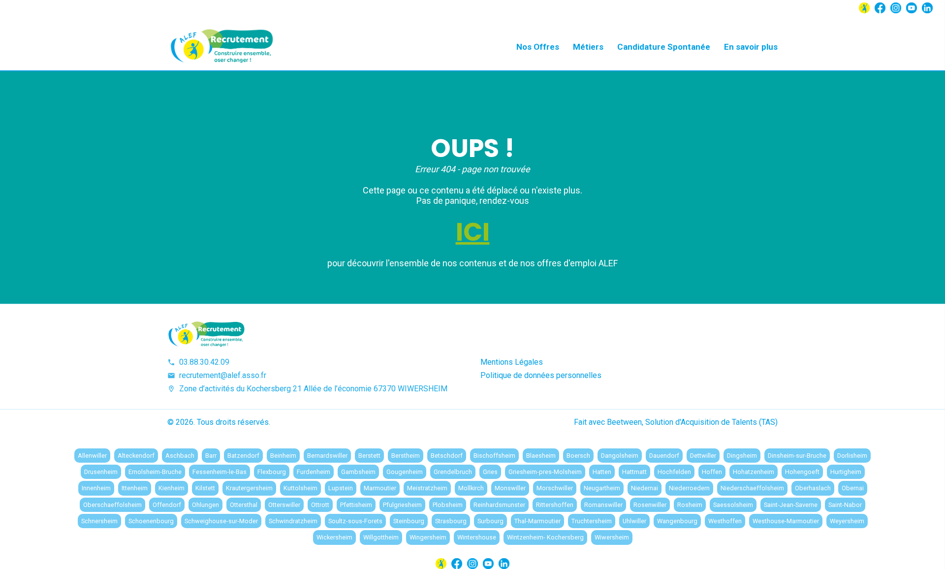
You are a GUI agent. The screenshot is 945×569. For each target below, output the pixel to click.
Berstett (369, 455)
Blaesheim (541, 455)
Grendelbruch (453, 471)
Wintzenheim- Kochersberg (545, 537)
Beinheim (283, 455)
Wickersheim (334, 537)
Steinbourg (408, 521)
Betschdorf (447, 455)
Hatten (602, 471)
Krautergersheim (249, 488)
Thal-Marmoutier (537, 521)
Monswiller (510, 488)
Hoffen (712, 471)
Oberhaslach (813, 488)
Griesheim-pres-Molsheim (545, 471)
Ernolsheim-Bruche (155, 471)
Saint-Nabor (845, 504)
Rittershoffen (554, 504)
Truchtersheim (591, 521)
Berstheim (405, 455)
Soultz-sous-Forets (355, 521)
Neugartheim (602, 488)
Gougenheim (404, 471)
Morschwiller (554, 488)
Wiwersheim (612, 537)
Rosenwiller (649, 504)
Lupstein (340, 488)
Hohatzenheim (753, 471)
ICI (473, 232)
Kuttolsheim (300, 488)
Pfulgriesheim (402, 504)
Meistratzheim (427, 488)
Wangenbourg (677, 521)
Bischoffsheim (494, 455)
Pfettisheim (356, 504)
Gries (490, 471)
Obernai (853, 488)
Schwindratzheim (293, 521)
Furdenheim (313, 471)
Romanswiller (603, 504)
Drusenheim (101, 471)
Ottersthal (243, 504)
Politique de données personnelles (540, 375)
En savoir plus (751, 47)
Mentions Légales (511, 362)
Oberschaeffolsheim (112, 504)
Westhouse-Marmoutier (786, 521)
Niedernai (644, 488)
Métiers (588, 47)
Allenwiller (92, 455)
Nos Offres (537, 47)
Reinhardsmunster (499, 504)
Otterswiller (284, 504)
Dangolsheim (619, 455)
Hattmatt (634, 471)
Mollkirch (471, 488)
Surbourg (490, 521)
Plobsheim (448, 504)
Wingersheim (428, 537)
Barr (211, 455)
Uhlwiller (634, 521)
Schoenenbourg (151, 521)
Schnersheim (99, 521)
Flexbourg (271, 471)
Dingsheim (742, 455)
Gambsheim (358, 471)
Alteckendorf (136, 455)
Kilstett (205, 488)
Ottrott (320, 504)
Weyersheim (847, 521)
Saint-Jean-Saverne (791, 504)
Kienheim (171, 488)
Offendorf (167, 504)
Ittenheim (135, 488)
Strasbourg (451, 521)
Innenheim (96, 488)
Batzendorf (243, 455)
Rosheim (689, 504)
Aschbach (179, 455)
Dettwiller (703, 455)
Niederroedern (689, 488)
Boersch (578, 455)
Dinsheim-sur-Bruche (797, 455)
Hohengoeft (802, 471)
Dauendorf (664, 455)
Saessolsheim (733, 504)
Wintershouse (476, 537)
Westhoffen (725, 521)
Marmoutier (380, 488)
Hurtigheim (845, 471)
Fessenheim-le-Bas (219, 471)
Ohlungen (205, 504)
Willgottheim (381, 537)
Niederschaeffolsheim (752, 488)
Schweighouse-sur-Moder (221, 521)
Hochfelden (674, 471)
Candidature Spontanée (663, 47)
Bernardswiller (327, 455)
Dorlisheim (852, 455)
